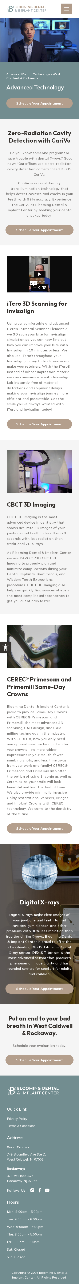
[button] (5, 647)
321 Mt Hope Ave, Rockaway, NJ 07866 (22, 1178)
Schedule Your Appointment (39, 103)
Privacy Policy (17, 1119)
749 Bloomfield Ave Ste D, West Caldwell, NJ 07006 (26, 1156)
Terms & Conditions (21, 1126)
